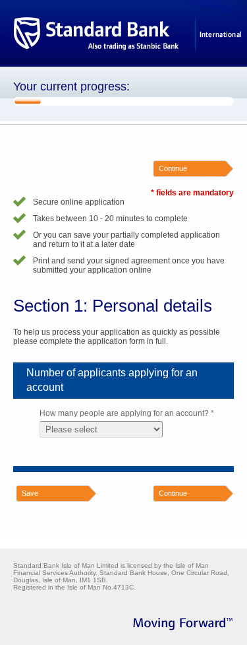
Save (30, 493)
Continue (173, 168)
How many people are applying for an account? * (127, 413)
